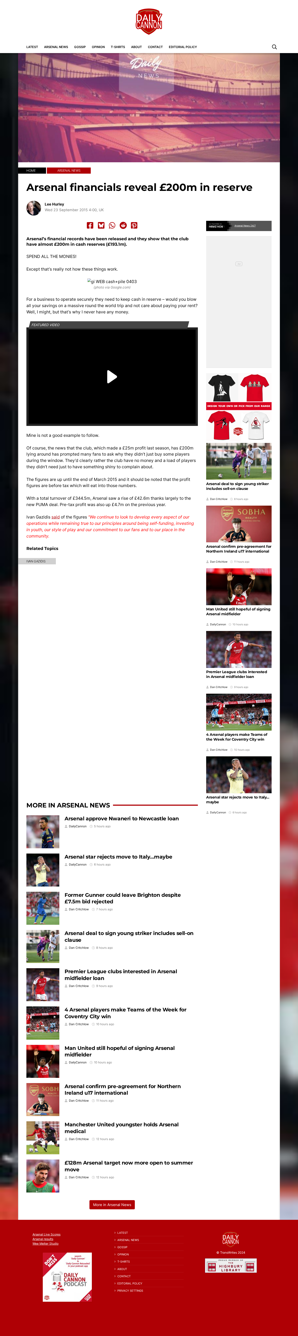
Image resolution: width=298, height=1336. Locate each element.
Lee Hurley (54, 204)
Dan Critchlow (79, 909)
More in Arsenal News (68, 805)
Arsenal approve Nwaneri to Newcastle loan (122, 818)
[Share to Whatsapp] (112, 225)
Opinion (98, 47)
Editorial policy (183, 47)
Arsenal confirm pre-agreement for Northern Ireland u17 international (123, 1089)
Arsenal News (56, 47)
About (136, 47)
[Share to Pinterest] (134, 225)
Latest (32, 47)
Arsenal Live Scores (46, 1234)
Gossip (80, 47)
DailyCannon (78, 826)
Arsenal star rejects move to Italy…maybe (118, 857)
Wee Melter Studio (45, 1243)
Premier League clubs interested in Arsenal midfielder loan (236, 674)
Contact (155, 47)
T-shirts (118, 47)
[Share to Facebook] (90, 225)
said (55, 517)
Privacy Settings (130, 1290)
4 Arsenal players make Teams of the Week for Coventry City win (236, 736)
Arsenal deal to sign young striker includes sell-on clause (237, 486)
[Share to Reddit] (123, 225)
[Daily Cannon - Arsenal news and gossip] (149, 22)
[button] (274, 46)
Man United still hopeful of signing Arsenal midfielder (238, 611)
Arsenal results (43, 1239)
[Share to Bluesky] (101, 225)
